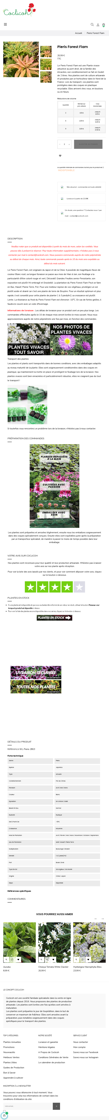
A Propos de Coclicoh (48, 1052)
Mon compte (79, 1047)
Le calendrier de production (51, 1062)
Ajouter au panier (88, 144)
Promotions (8, 1047)
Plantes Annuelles (12, 1042)
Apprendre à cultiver (13, 1077)
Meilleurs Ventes (11, 1057)
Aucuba (7, 967)
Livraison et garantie (48, 1042)
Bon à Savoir (9, 1072)
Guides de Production (13, 1067)
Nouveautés (9, 1052)
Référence (13, 749)
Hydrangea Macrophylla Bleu (87, 967)
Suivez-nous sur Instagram (85, 1057)
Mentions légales (46, 1047)
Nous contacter (80, 1042)
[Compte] (98, 24)
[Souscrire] (56, 1106)
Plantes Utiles (10, 1062)
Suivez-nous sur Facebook (85, 1052)
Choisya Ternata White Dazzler (53, 967)
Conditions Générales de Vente (53, 1057)
